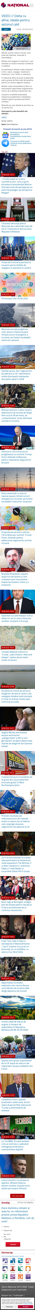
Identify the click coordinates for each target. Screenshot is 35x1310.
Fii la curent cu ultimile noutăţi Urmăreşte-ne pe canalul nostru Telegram (20, 143)
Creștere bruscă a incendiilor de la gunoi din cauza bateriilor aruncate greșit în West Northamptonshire (16, 781)
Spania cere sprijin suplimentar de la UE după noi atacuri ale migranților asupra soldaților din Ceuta (17, 1064)
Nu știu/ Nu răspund (7, 1236)
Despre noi (6, 1295)
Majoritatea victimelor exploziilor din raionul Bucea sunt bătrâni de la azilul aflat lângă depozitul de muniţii (15, 986)
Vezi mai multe (17, 1196)
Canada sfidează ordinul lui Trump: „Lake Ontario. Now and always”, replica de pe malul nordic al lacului (16, 655)
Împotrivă (8, 1230)
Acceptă (25, 1306)
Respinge (9, 1306)
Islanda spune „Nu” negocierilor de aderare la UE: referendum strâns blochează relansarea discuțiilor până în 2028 (16, 375)
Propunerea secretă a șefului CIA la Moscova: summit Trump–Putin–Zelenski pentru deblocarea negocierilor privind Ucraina (16, 538)
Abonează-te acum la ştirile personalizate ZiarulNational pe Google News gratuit (20, 135)
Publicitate (18, 1295)
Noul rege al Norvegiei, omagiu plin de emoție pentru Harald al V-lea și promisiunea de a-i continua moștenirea (16, 906)
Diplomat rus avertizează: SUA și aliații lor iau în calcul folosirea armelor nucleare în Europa (17, 618)
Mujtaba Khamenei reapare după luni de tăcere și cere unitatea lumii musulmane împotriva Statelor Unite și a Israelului (15, 579)
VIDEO (4, 117)
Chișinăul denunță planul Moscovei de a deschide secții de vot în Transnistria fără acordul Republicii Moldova (16, 227)
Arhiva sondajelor (25, 1202)
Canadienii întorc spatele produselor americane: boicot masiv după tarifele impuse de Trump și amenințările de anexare (16, 1105)
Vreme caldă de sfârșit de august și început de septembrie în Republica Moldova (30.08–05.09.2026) (14, 1025)
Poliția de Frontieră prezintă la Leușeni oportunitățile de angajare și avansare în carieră (16, 265)
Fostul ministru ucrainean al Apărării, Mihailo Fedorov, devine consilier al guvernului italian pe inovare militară (15, 1184)
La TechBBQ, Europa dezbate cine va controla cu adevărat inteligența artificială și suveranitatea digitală (15, 1145)
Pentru (6, 1226)
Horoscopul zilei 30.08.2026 (14, 298)
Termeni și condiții (28, 1303)
